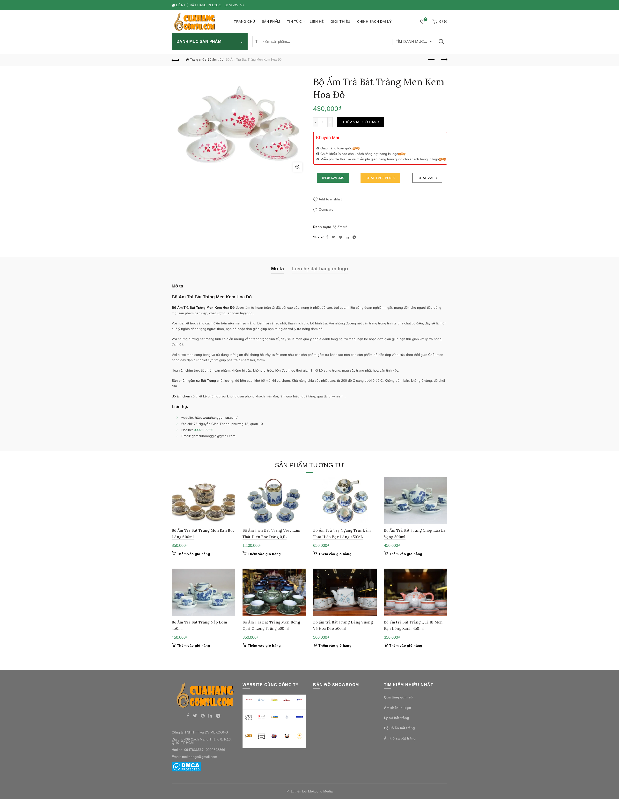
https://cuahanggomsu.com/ (215, 417)
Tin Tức (294, 21)
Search (441, 41)
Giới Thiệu (340, 21)
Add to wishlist (330, 199)
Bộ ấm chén (181, 396)
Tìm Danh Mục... (411, 41)
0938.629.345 (333, 178)
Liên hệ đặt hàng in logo (320, 268)
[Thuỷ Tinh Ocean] (261, 716)
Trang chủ (244, 21)
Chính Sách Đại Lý (374, 21)
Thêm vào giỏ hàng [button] (193, 554)
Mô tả (277, 268)
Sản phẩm (271, 21)
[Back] (175, 60)
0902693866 (203, 430)
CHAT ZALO (427, 178)
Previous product (432, 60)
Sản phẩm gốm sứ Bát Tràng (194, 380)
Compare (326, 210)
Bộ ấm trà (214, 59)
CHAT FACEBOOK (380, 178)
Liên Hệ (317, 21)
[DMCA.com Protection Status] (186, 766)
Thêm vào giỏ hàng (360, 122)
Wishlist (425, 19)
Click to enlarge (297, 167)
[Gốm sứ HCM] (274, 717)
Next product (444, 60)
